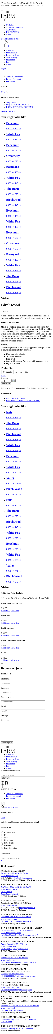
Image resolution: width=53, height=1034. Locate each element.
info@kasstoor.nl (21, 1010)
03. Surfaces (11, 30)
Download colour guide (10, 39)
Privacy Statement (13, 79)
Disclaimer (10, 81)
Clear (3, 375)
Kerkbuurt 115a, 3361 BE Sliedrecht (16, 887)
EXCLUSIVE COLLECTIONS (19, 107)
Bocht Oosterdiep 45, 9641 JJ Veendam (17, 1028)
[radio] (7, 372)
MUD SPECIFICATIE (15, 398)
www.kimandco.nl (8, 946)
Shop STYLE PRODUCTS (17, 105)
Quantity (4, 378)
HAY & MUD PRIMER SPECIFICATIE (23, 401)
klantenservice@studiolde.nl (24, 962)
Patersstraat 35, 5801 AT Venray (14, 944)
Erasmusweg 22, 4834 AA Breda (14, 873)
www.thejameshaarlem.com (12, 974)
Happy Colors (10, 832)
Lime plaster (9, 843)
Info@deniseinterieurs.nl (27, 935)
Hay (6, 835)
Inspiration (10, 60)
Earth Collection (10, 848)
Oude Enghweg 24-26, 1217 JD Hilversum (18, 1019)
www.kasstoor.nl (8, 1008)
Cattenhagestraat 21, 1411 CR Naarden (17, 930)
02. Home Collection (14, 27)
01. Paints (10, 25)
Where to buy (11, 57)
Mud (6, 838)
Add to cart (6, 384)
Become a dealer (13, 55)
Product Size (6, 368)
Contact (9, 34)
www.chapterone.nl (9, 905)
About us (10, 50)
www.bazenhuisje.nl (9, 889)
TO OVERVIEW (8, 111)
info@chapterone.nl (27, 907)
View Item (15, 610)
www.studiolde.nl (8, 960)
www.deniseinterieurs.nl (11, 933)
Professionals (11, 53)
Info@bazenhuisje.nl (9, 894)
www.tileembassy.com (10, 987)
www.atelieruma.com (9, 875)
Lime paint (8, 840)
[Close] (2, 663)
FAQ (8, 62)
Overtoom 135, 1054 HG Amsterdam (16, 917)
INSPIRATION (12, 32)
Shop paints (11, 102)
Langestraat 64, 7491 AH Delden (14, 958)
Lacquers (8, 845)
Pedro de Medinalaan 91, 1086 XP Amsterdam (20, 1006)
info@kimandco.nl (20, 949)
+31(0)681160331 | (9, 935)
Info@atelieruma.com (23, 878)
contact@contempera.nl (23, 921)
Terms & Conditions (14, 77)
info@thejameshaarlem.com (24, 976)
